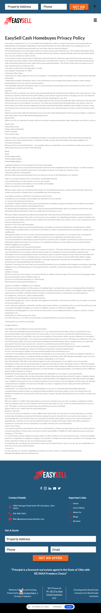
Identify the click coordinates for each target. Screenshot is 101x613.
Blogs (75, 517)
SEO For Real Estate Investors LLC (54, 594)
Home (75, 503)
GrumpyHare (29, 593)
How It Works (79, 508)
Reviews (76, 521)
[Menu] (95, 20)
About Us (77, 512)
